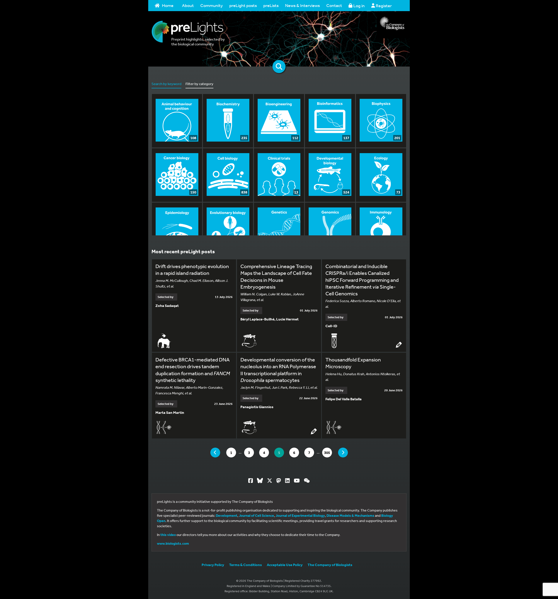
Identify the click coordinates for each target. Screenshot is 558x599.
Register (383, 5)
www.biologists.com (173, 543)
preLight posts (243, 5)
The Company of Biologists (330, 564)
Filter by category (199, 83)
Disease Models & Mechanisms (350, 515)
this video (168, 534)
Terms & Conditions (245, 564)
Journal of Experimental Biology (300, 515)
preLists (271, 5)
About (188, 5)
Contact (334, 5)
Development (226, 515)
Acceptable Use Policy (285, 564)
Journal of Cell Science (256, 515)
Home (168, 5)
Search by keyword (166, 83)
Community (211, 5)
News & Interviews (302, 5)
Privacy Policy (213, 564)
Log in (358, 5)
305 (328, 452)
